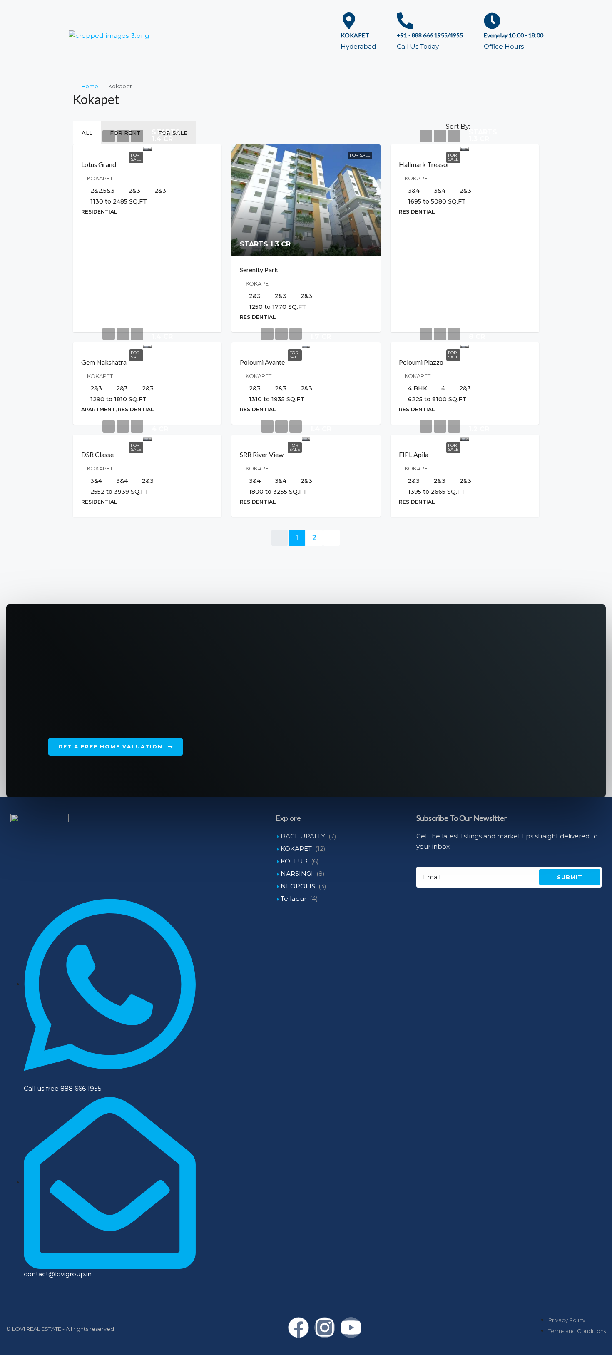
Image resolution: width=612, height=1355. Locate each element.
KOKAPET (296, 849)
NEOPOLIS (298, 886)
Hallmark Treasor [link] (424, 164)
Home (89, 86)
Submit (569, 877)
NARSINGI (297, 874)
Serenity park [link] (259, 269)
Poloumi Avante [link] (262, 362)
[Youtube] (351, 1327)
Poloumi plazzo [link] (421, 362)
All (87, 132)
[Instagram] (324, 1327)
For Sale (136, 157)
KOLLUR (294, 861)
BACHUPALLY (303, 836)
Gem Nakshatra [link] (104, 362)
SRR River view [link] (262, 454)
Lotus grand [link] (98, 164)
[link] (147, 147)
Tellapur (293, 899)
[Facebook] (298, 1327)
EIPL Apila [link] (413, 454)
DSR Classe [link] (97, 454)
